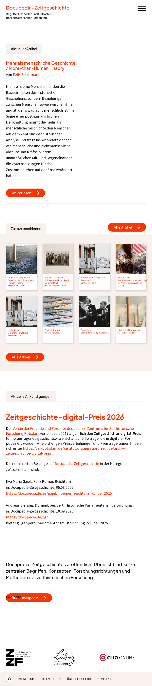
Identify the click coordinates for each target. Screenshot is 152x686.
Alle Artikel (123, 227)
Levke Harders (90, 283)
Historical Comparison (129, 330)
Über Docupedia (79, 679)
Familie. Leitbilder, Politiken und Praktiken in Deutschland (57, 280)
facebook (12, 679)
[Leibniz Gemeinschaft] (64, 651)
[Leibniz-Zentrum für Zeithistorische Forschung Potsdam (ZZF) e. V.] (19, 651)
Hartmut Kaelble (128, 333)
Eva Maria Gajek (90, 333)
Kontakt (104, 679)
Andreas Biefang (127, 283)
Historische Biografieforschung (18, 331)
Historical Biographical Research (93, 278)
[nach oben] (143, 677)
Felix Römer (102, 333)
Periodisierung (52, 330)
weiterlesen (21, 192)
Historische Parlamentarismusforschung (132, 278)
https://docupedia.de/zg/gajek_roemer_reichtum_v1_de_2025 (59, 493)
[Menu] (142, 8)
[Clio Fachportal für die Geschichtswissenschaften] (117, 655)
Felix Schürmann (26, 74)
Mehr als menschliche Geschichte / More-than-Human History (41, 65)
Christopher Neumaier (57, 286)
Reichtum (86, 330)
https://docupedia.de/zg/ (27, 516)
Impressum (26, 679)
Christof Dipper (54, 333)
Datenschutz (50, 679)
